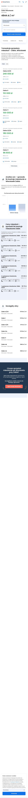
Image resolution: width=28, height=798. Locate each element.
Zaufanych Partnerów (14, 782)
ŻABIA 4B (4, 344)
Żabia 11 (5, 110)
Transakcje (5, 40)
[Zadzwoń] (23, 1)
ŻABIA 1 (3, 318)
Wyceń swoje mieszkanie (14, 34)
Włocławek (17, 6)
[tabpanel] (14, 117)
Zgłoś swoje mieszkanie (14, 386)
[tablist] (5, 64)
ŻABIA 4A (4, 351)
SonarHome (3, 6)
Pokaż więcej (14, 166)
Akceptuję (14, 793)
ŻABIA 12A (4, 331)
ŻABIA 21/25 (4, 311)
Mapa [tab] (3, 64)
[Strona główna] (5, 1)
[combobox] (13, 25)
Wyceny (21, 40)
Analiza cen (13, 40)
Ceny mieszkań (10, 6)
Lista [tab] (7, 64)
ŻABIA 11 (3, 338)
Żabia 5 (5, 90)
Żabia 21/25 (7, 71)
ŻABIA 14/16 (4, 325)
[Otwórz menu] (26, 2)
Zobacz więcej (14, 212)
